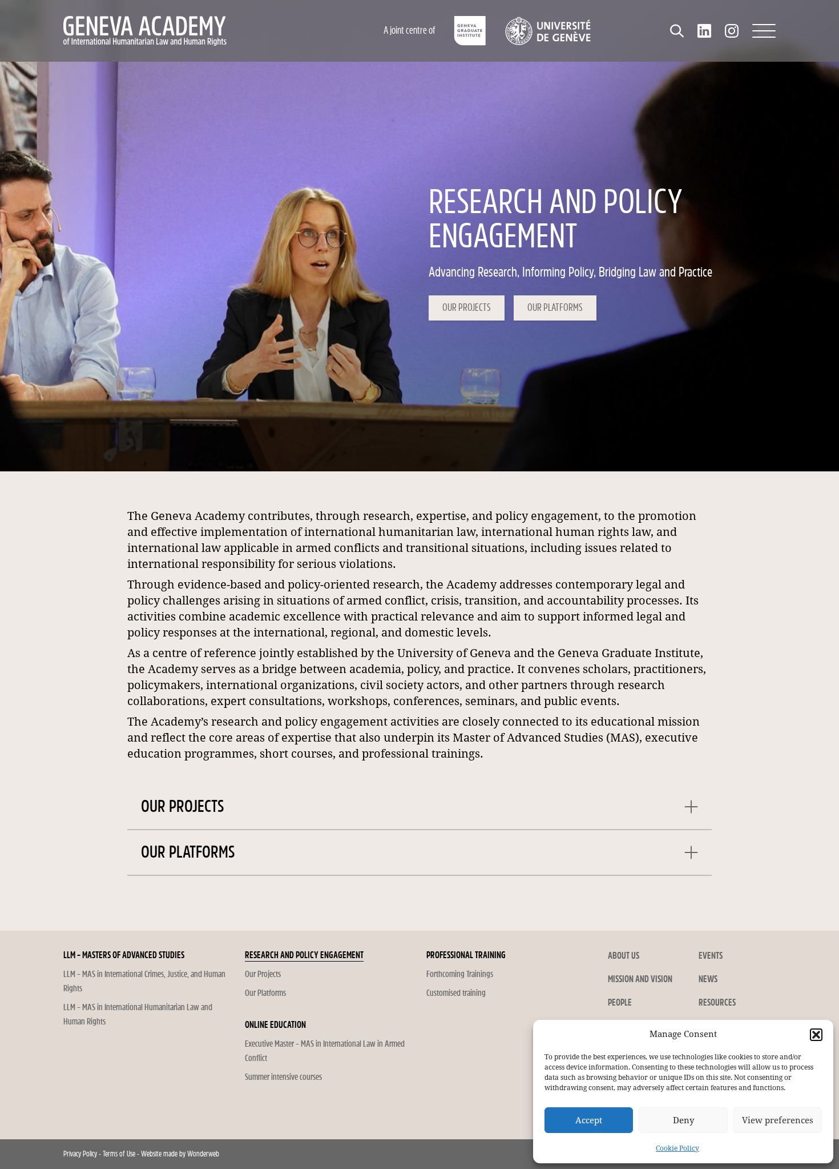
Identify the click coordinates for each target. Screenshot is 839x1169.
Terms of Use (119, 1154)
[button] (816, 1034)
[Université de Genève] (548, 31)
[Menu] (764, 31)
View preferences (777, 1120)
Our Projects (466, 308)
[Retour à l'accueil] (194, 31)
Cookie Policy (677, 1148)
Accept (588, 1120)
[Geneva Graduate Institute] (470, 31)
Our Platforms (555, 308)
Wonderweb (203, 1154)
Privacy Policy (80, 1154)
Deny (683, 1120)
